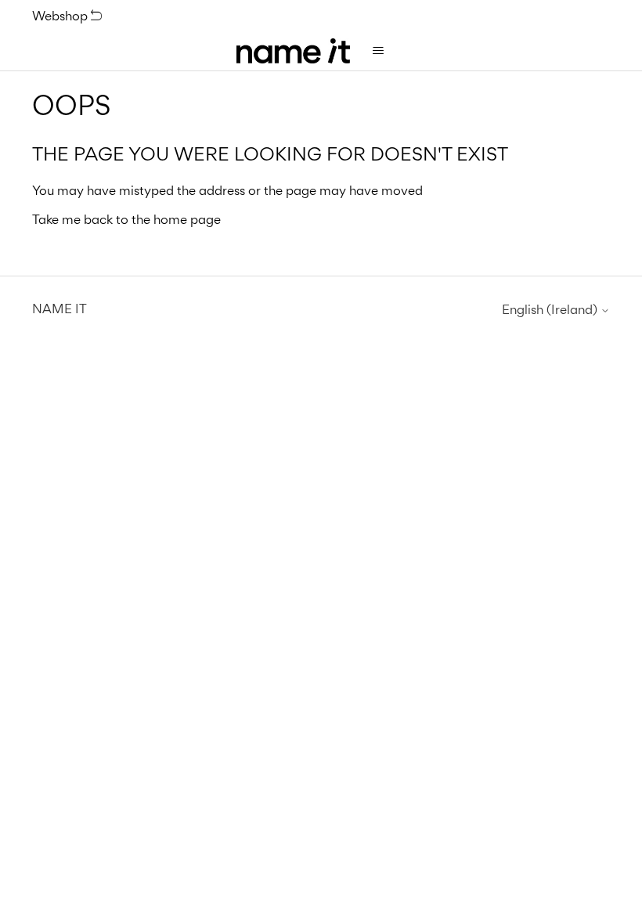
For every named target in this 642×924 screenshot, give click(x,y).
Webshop (61, 15)
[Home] (293, 50)
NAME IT (59, 308)
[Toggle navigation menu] (378, 50)
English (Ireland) (551, 309)
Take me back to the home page (126, 219)
